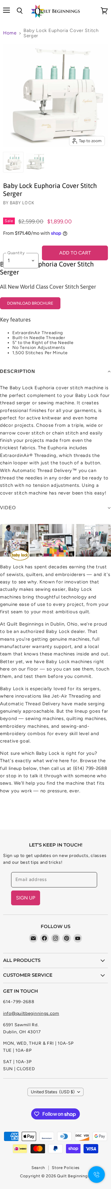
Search (38, 1167)
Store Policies (66, 1167)
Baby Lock (22, 202)
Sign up (25, 898)
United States (53, 1092)
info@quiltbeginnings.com (31, 1013)
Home (10, 33)
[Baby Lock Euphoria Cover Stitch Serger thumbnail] (13, 162)
